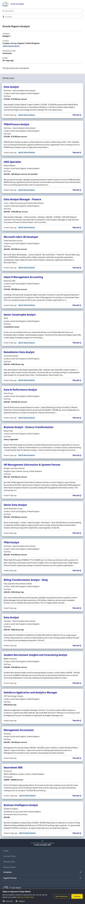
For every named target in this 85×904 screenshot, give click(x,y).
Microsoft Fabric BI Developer (21, 237)
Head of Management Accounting (23, 277)
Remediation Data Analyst (19, 352)
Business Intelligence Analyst (21, 805)
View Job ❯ (77, 115)
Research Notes (9, 867)
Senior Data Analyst (15, 504)
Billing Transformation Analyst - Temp (26, 579)
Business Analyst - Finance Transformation (28, 427)
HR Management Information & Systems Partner (32, 464)
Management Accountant (19, 730)
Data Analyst (11, 86)
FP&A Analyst (11, 542)
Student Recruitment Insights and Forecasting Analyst (35, 655)
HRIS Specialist (12, 161)
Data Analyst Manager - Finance (22, 199)
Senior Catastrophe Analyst (20, 314)
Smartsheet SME (13, 767)
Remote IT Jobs (9, 862)
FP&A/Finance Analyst (16, 124)
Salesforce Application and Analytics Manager (30, 692)
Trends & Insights (17, 4)
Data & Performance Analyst (20, 389)
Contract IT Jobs (9, 856)
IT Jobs (5, 851)
